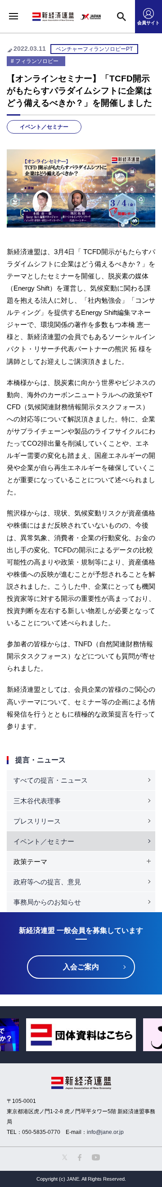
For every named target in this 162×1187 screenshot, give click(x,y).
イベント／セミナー (44, 127)
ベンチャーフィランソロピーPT (94, 49)
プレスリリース (37, 821)
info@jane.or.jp (105, 1132)
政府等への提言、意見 (47, 882)
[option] (81, 1034)
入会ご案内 (81, 967)
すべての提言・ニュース (51, 780)
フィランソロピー (36, 61)
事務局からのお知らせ (47, 902)
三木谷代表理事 (37, 801)
